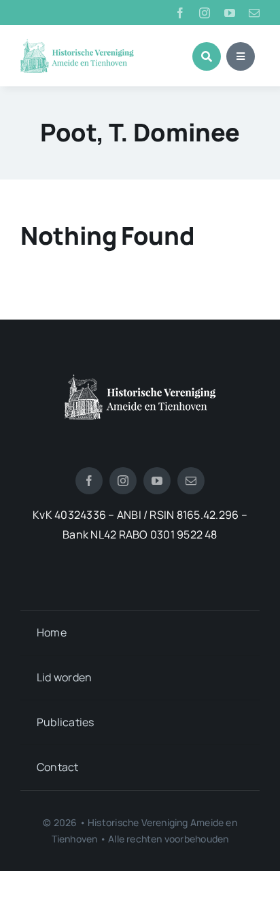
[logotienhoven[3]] (140, 379)
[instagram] (204, 12)
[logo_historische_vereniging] (77, 44)
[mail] (254, 12)
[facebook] (180, 12)
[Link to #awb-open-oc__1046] (206, 56)
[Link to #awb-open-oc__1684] (240, 56)
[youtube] (229, 12)
